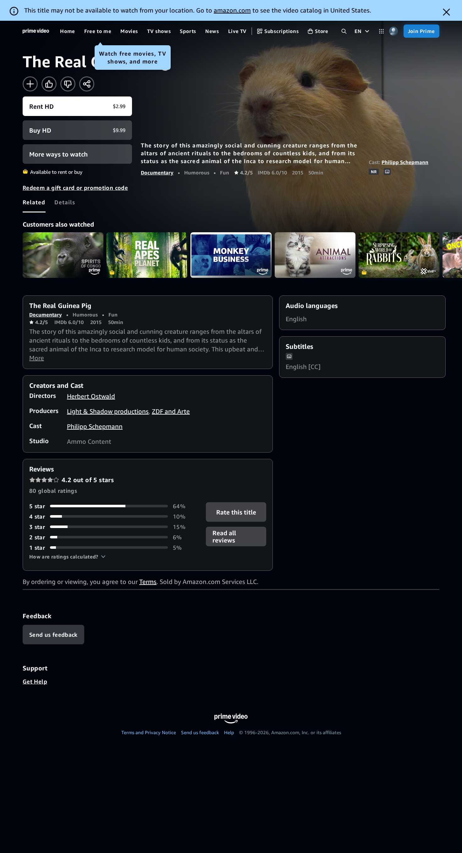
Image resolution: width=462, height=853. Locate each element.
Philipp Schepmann (405, 162)
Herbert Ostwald (91, 396)
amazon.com (232, 10)
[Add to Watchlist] (30, 83)
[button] (67, 556)
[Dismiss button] (446, 12)
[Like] (49, 83)
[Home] (36, 31)
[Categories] (381, 31)
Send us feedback (200, 732)
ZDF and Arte (171, 411)
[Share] (86, 83)
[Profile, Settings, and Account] (394, 31)
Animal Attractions (315, 255)
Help (229, 732)
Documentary (157, 172)
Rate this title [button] (236, 511)
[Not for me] (67, 83)
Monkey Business (230, 255)
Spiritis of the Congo (63, 255)
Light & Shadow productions (108, 411)
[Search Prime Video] (344, 31)
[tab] (34, 202)
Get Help (35, 681)
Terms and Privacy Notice (148, 732)
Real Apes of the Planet (147, 255)
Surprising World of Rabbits (399, 255)
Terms (148, 581)
